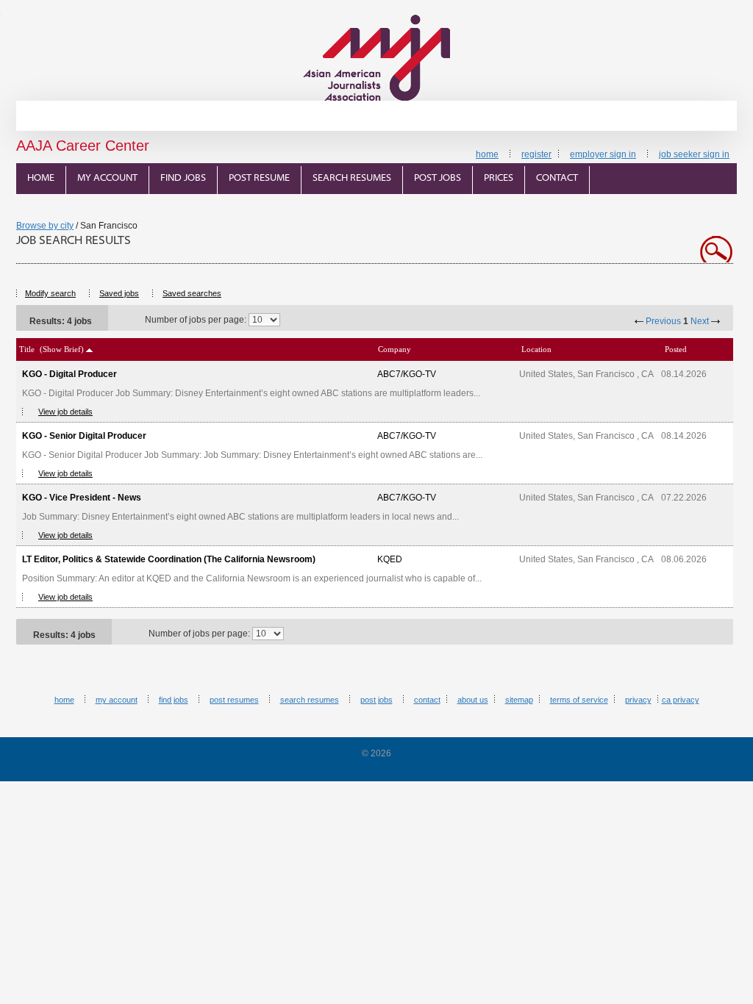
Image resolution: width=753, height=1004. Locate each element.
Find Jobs (183, 178)
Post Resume (259, 178)
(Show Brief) (62, 349)
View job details (65, 411)
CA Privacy (680, 699)
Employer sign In (603, 154)
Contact (557, 178)
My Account (107, 178)
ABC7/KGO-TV (406, 374)
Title (27, 349)
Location (536, 349)
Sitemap (519, 699)
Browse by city (45, 225)
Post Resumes (234, 699)
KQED (389, 559)
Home (487, 154)
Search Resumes (352, 178)
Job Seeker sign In (694, 154)
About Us (472, 699)
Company (394, 349)
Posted (676, 349)
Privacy (638, 699)
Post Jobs (437, 178)
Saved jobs (119, 293)
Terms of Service (579, 699)
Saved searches (192, 293)
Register (536, 154)
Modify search (50, 293)
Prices (498, 178)
